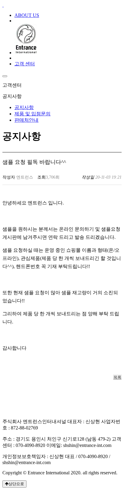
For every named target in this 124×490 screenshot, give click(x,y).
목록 (117, 377)
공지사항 (24, 107)
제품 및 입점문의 (32, 113)
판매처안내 (26, 120)
